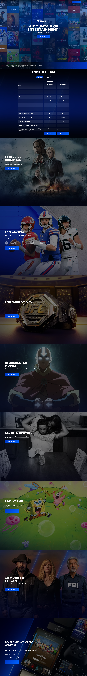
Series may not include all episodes (27, 130)
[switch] (43, 77)
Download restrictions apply (60, 129)
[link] (76, 2)
